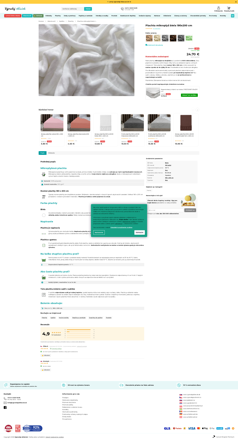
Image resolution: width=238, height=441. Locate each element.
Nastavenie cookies (129, 221)
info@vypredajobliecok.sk (17, 403)
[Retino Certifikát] (32, 428)
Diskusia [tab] (51, 153)
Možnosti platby (67, 405)
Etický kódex (66, 417)
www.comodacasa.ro (190, 411)
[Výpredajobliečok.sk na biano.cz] (17, 428)
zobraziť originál (82, 346)
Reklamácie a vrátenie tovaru (72, 407)
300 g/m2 (168, 165)
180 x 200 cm (169, 178)
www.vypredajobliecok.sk (191, 394)
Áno (166, 170)
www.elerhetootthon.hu (191, 408)
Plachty (44, 317)
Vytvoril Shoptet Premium (225, 437)
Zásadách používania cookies (121, 227)
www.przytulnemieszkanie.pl (193, 406)
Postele (108, 317)
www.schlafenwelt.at (190, 417)
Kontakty (65, 409)
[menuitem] (12, 16)
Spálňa (53, 317)
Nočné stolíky (64, 317)
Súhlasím (139, 232)
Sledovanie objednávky (70, 400)
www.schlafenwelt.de (190, 414)
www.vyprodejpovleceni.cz (192, 397)
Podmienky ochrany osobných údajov (75, 414)
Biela (167, 163)
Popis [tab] (42, 153)
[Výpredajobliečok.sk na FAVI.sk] (8, 428)
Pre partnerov (67, 419)
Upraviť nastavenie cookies (54, 437)
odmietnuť (118, 223)
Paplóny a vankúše (79, 317)
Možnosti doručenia (155, 45)
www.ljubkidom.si (189, 400)
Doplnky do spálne (95, 317)
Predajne (65, 398)
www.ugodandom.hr (190, 403)
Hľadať (88, 9)
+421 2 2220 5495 (13, 398)
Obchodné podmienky (70, 412)
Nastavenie (99, 232)
